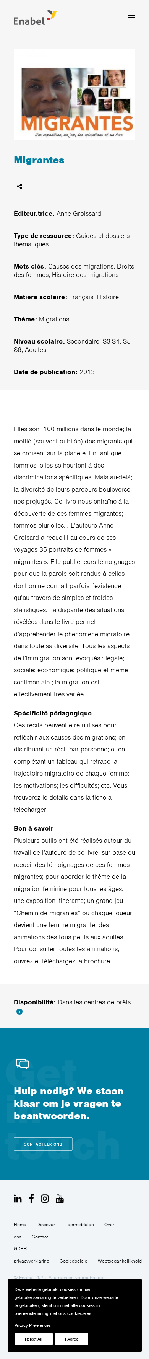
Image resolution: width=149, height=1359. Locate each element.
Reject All (33, 1339)
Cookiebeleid (73, 1261)
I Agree (71, 1339)
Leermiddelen (79, 1224)
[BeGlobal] (35, 17)
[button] (131, 17)
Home (20, 1224)
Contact (40, 1237)
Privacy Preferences (33, 1325)
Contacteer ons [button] (43, 1144)
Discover (46, 1224)
